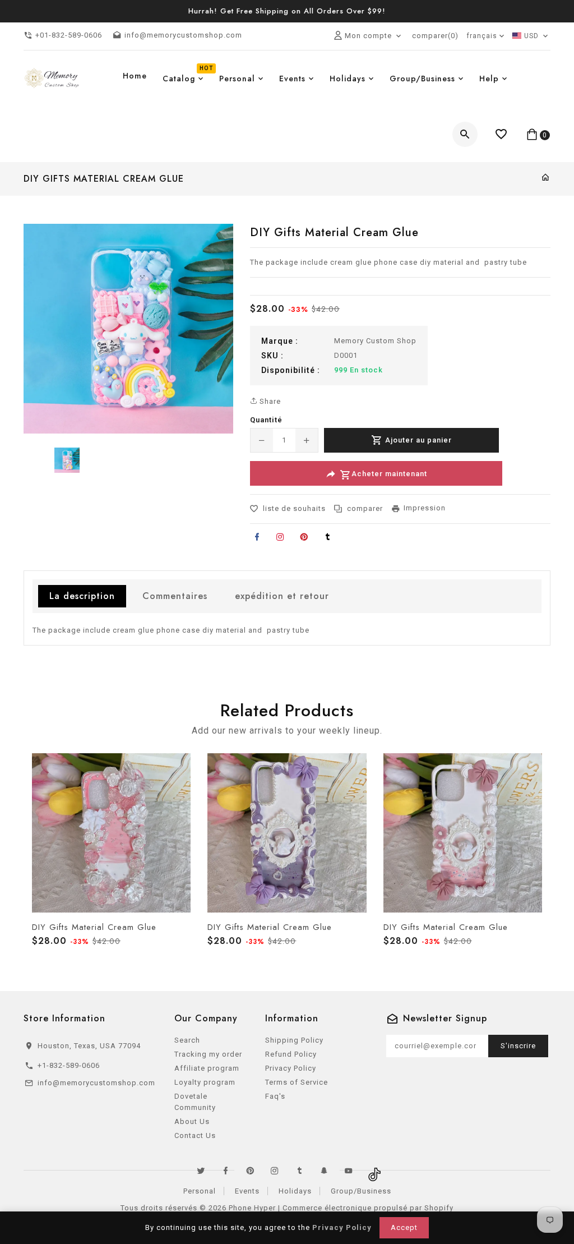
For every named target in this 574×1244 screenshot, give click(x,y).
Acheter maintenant (389, 474)
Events (247, 1191)
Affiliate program (206, 1068)
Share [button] (269, 401)
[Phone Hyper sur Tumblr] (299, 1170)
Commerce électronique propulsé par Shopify (368, 1208)
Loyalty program (204, 1082)
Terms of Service (296, 1082)
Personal (199, 1191)
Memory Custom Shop (375, 341)
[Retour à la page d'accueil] (545, 178)
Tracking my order (208, 1054)
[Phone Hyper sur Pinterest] (250, 1170)
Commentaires (174, 595)
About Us (192, 1121)
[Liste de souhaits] (501, 134)
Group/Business (361, 1191)
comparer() (435, 35)
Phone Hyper (252, 1208)
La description (82, 595)
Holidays (295, 1191)
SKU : (272, 355)
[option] (67, 460)
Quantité (266, 420)
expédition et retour (282, 595)
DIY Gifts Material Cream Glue (94, 927)
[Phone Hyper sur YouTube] (348, 1170)
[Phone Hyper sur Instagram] (274, 1170)
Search (187, 1040)
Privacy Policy (290, 1068)
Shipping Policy (294, 1040)
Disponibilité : (290, 370)
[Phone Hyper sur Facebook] (225, 1170)
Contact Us (195, 1135)
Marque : (279, 341)
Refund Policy (291, 1054)
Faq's (275, 1096)
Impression (425, 508)
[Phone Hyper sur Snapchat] (324, 1170)
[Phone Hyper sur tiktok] (373, 1170)
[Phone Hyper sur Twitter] (200, 1170)
